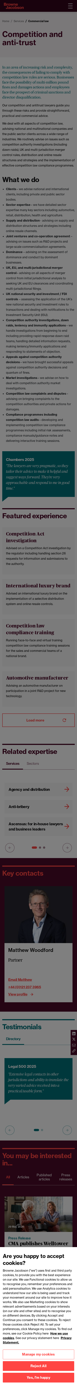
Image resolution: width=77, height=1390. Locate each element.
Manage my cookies (38, 1354)
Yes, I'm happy (38, 1377)
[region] (38, 1318)
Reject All (38, 1366)
